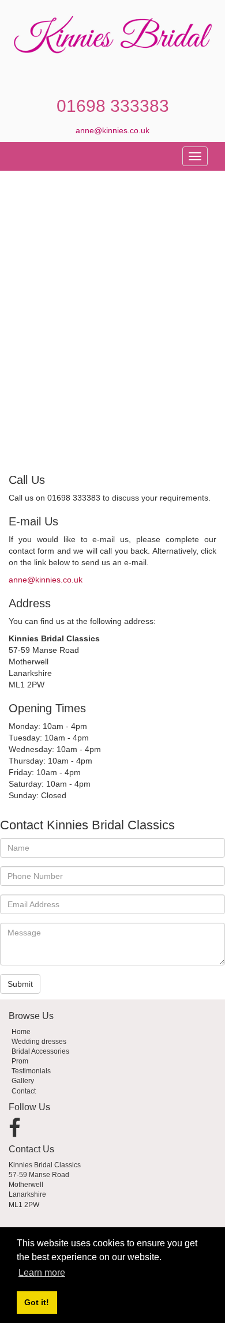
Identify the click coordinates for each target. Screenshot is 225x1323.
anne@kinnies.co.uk (112, 130)
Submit (20, 984)
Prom (20, 1061)
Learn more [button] (41, 1272)
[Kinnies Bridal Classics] (112, 36)
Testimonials (31, 1071)
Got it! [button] (36, 1302)
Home (21, 1032)
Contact (24, 1091)
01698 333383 (113, 105)
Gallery (23, 1081)
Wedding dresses (39, 1042)
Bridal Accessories (40, 1051)
